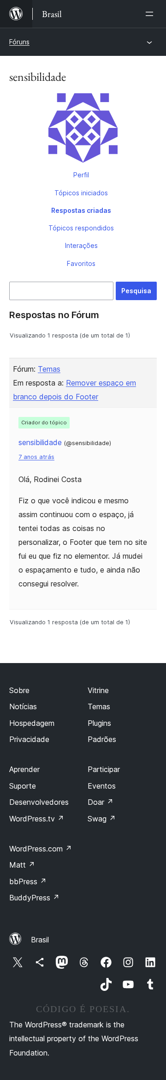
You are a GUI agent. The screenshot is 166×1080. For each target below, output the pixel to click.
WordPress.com (40, 848)
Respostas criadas (81, 210)
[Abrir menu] (151, 14)
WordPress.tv (36, 818)
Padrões (102, 739)
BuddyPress (34, 897)
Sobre (19, 690)
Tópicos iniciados (81, 193)
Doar (100, 802)
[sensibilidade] (83, 129)
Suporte (22, 785)
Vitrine (98, 690)
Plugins (99, 723)
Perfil (81, 175)
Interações (81, 245)
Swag (102, 818)
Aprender (24, 769)
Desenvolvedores (39, 802)
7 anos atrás (36, 456)
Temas (49, 369)
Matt (22, 864)
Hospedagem (31, 723)
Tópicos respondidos (81, 228)
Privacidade (29, 739)
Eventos (102, 785)
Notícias (23, 706)
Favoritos (81, 263)
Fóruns (19, 42)
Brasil (40, 939)
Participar (104, 769)
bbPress (28, 881)
